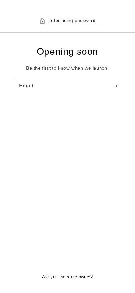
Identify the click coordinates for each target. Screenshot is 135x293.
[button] (68, 21)
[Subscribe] (115, 86)
